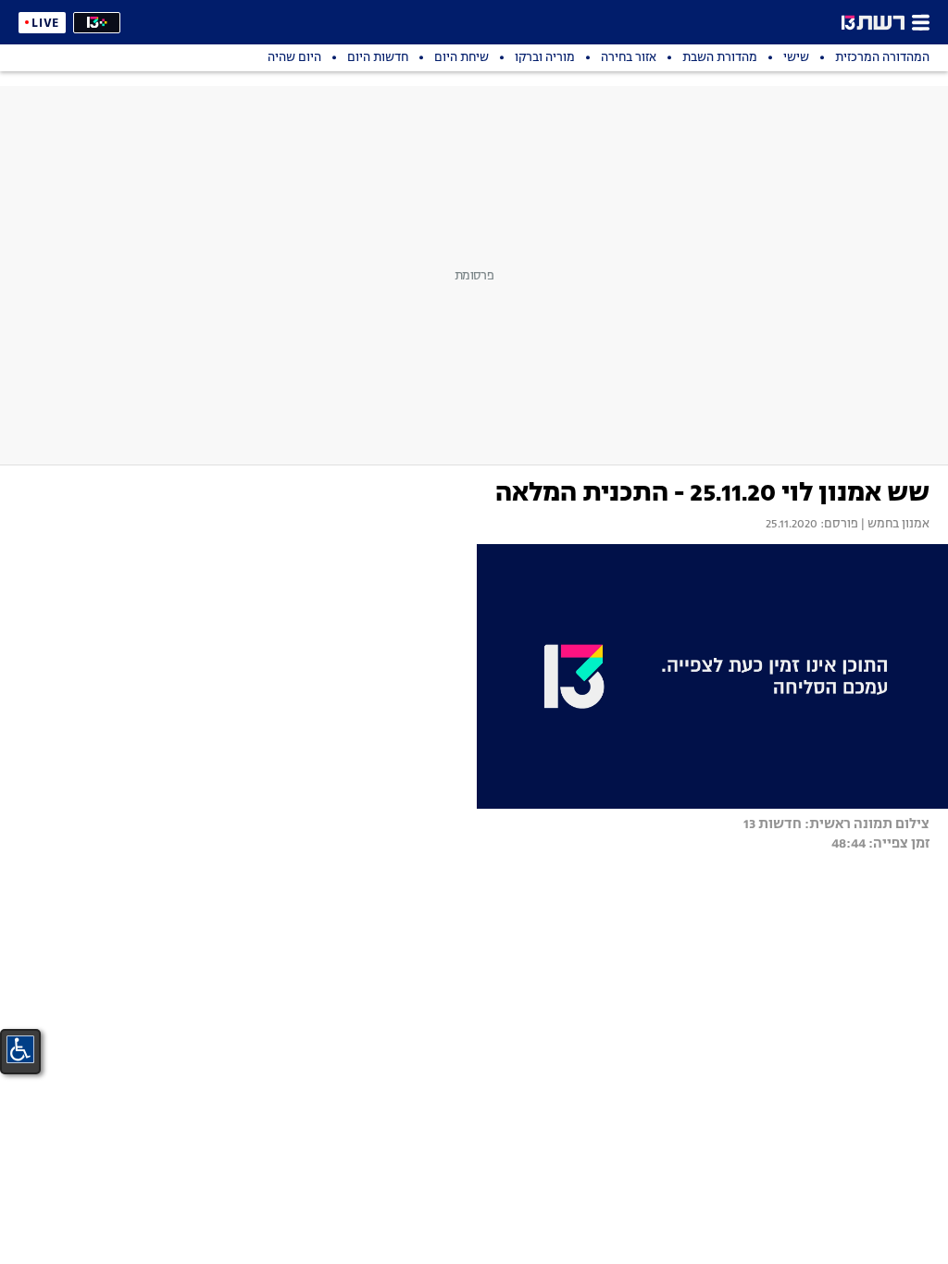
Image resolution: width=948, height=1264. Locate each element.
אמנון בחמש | (893, 524)
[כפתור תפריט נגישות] (20, 1049)
